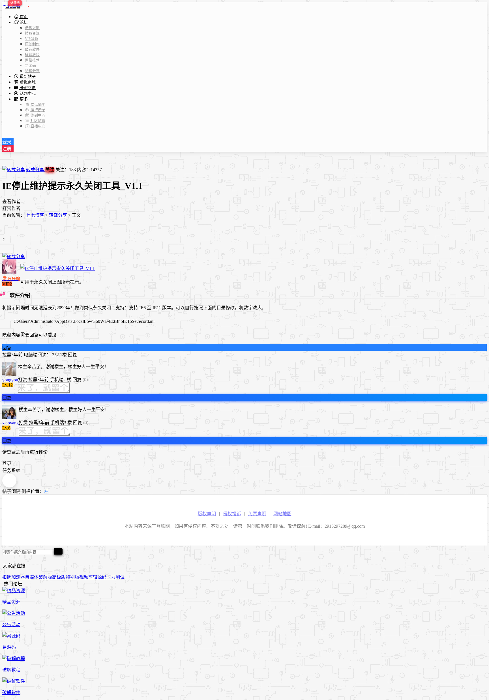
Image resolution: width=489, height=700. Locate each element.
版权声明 (207, 513)
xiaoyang (10, 422)
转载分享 (32, 71)
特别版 (72, 577)
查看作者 (11, 201)
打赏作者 (11, 208)
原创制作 (32, 44)
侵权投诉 (232, 513)
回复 (6, 347)
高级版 (59, 577)
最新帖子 (27, 76)
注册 (6, 148)
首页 (23, 17)
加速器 (18, 577)
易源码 (30, 65)
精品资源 (32, 33)
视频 (83, 577)
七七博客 (11, 6)
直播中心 (37, 126)
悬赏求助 (32, 28)
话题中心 (27, 93)
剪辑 (92, 577)
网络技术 (32, 60)
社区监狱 (37, 121)
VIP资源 (31, 38)
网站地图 (282, 513)
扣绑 (6, 577)
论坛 (23, 22)
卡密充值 (27, 88)
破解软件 (32, 49)
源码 (101, 577)
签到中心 (37, 115)
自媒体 (31, 577)
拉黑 (6, 354)
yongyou (10, 379)
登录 (6, 141)
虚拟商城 (27, 82)
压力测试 (115, 577)
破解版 (45, 577)
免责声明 (257, 513)
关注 (49, 169)
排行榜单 (37, 110)
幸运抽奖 (37, 104)
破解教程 (32, 55)
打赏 (22, 379)
